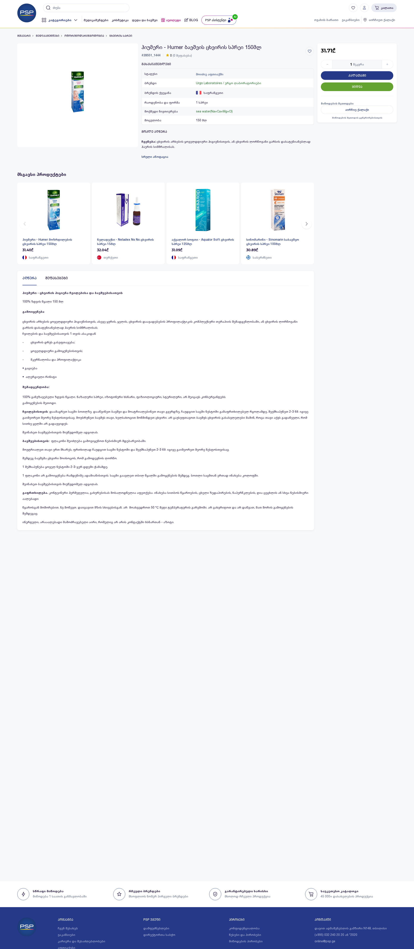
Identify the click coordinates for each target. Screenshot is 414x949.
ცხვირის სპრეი (120, 35)
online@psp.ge (325, 941)
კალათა (387, 7)
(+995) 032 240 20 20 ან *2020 (336, 934)
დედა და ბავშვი (144, 20)
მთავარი (24, 35)
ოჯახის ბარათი (326, 20)
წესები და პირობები (245, 934)
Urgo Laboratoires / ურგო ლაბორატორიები (228, 83)
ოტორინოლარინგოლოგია (84, 35)
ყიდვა (357, 86)
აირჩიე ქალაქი (357, 109)
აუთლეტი (173, 20)
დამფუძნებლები (156, 928)
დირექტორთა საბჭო (159, 934)
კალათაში (357, 75)
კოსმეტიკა (120, 20)
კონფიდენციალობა (244, 928)
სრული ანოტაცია (154, 156)
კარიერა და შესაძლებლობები (81, 941)
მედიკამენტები (96, 20)
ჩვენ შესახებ (68, 928)
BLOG (193, 20)
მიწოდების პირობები (246, 941)
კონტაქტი (323, 919)
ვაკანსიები (350, 20)
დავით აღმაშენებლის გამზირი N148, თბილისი (351, 928)
